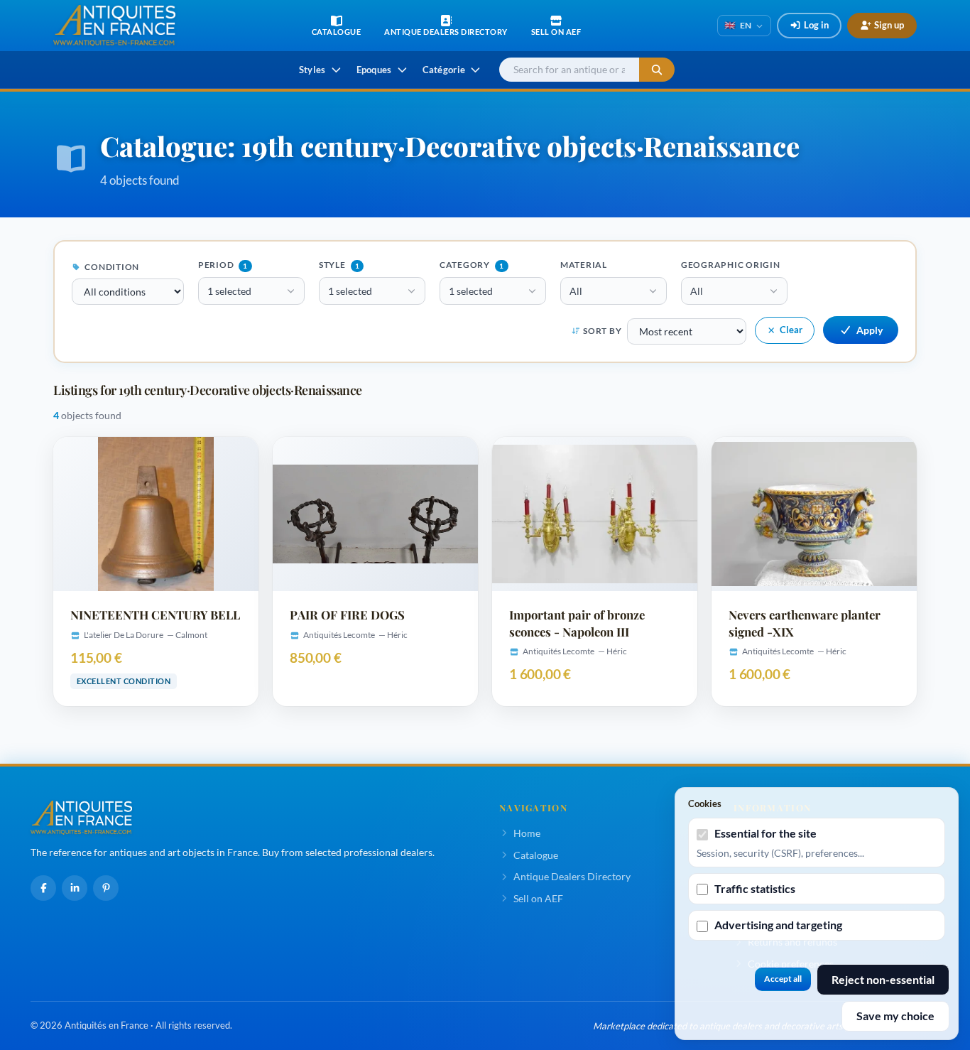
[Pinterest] (106, 888)
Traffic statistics (754, 888)
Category (472, 264)
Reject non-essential (883, 979)
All (576, 291)
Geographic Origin (730, 264)
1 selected (229, 291)
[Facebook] (43, 888)
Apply (869, 330)
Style (339, 264)
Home (526, 833)
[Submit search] (657, 70)
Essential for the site (765, 833)
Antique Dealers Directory (572, 876)
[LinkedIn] (74, 888)
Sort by (602, 330)
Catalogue (535, 855)
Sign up (889, 25)
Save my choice (895, 1015)
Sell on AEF (538, 898)
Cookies (704, 803)
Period (223, 264)
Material (583, 264)
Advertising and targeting (778, 924)
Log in (816, 25)
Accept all (783, 978)
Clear (791, 329)
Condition (111, 266)
